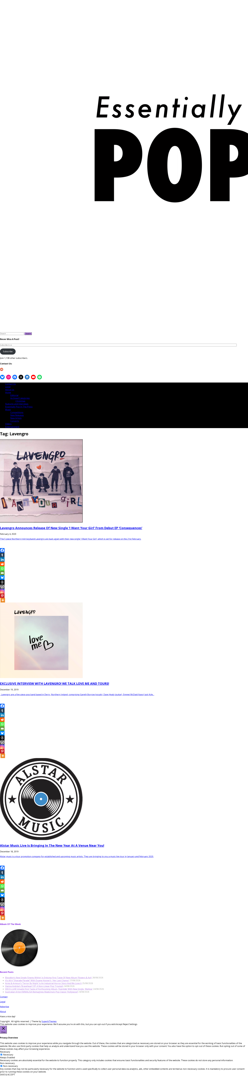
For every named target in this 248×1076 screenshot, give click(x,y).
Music (8, 409)
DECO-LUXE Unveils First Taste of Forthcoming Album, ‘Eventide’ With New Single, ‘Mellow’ (48, 989)
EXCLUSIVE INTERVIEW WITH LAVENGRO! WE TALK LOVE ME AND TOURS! (54, 683)
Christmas (20, 401)
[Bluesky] (2, 577)
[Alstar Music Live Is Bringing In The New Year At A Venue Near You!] (41, 839)
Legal (7, 386)
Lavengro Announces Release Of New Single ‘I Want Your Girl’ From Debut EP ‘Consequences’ (71, 528)
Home (8, 392)
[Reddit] (2, 564)
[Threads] (2, 582)
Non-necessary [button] (7, 1063)
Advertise (4, 1006)
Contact (3, 996)
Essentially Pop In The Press (19, 406)
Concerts (14, 421)
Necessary (8, 1054)
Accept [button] (119, 1024)
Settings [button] (133, 1024)
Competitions (16, 412)
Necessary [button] (5, 1051)
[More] (3, 600)
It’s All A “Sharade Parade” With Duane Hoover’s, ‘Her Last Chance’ (37, 980)
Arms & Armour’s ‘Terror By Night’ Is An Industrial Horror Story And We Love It (43, 983)
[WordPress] (2, 586)
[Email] (2, 573)
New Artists (16, 418)
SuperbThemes (49, 1021)
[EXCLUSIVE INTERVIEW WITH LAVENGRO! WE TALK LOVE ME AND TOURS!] (41, 677)
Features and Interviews (16, 403)
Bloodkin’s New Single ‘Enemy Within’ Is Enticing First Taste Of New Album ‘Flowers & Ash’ (48, 977)
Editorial (14, 395)
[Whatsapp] (2, 568)
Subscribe (8, 351)
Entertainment (12, 426)
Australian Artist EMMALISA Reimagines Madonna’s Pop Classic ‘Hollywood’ (41, 991)
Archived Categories (20, 398)
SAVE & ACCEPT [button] (7, 1074)
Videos (8, 423)
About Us (9, 389)
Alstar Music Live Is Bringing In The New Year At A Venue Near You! (52, 845)
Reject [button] (126, 1024)
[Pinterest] (2, 595)
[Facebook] (2, 550)
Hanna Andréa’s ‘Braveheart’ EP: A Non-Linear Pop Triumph (34, 986)
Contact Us (10, 384)
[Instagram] (2, 591)
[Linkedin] (2, 559)
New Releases (17, 415)
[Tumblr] (2, 555)
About (3, 1011)
